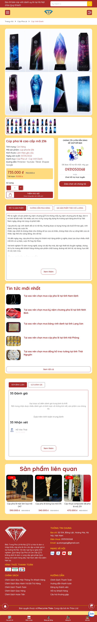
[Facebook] (58, 553)
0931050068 (75, 169)
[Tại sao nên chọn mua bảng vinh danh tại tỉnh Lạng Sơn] (13, 327)
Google (9, 165)
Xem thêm (49, 271)
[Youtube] (64, 553)
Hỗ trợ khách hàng (59, 591)
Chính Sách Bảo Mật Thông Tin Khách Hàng (25, 580)
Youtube (30, 162)
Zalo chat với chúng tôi (75, 184)
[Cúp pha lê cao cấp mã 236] (48, 72)
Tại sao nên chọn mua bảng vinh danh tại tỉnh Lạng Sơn (53, 323)
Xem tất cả (48, 369)
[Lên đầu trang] (91, 599)
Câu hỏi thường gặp (59, 594)
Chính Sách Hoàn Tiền (15, 594)
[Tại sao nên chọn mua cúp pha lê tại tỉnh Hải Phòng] (13, 341)
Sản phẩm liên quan (48, 468)
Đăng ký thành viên (59, 587)
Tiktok (38, 162)
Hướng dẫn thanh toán (61, 583)
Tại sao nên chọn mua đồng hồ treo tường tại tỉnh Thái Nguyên (53, 353)
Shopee (45, 162)
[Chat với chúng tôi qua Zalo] (91, 614)
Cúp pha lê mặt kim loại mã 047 (19, 505)
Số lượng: (10, 183)
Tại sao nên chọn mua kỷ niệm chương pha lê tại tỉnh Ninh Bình (55, 311)
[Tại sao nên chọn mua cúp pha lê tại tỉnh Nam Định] (13, 299)
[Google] (70, 553)
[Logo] (48, 12)
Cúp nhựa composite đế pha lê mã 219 (77, 505)
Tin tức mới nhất (23, 288)
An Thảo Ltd (72, 608)
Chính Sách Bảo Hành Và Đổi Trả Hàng (23, 583)
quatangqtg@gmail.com (68, 543)
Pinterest (21, 162)
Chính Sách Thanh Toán (15, 587)
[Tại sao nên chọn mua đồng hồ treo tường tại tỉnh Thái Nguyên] (13, 355)
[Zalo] (52, 553)
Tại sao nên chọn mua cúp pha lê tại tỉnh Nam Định (51, 295)
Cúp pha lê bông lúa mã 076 (48, 503)
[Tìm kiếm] (89, 3)
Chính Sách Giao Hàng (15, 591)
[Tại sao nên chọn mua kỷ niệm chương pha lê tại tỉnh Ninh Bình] (13, 313)
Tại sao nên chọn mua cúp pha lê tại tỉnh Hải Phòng (51, 337)
